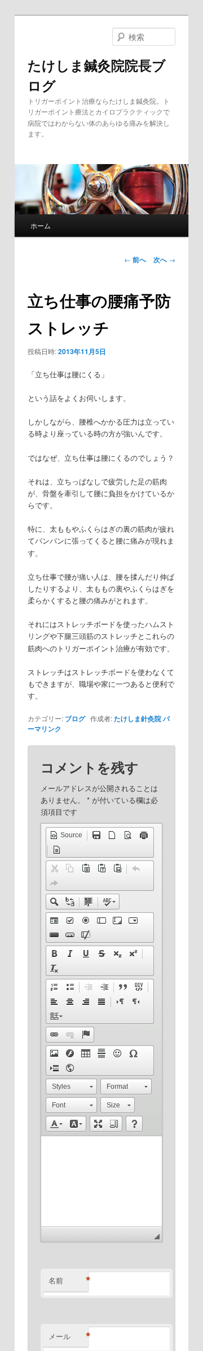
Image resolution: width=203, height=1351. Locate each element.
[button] (66, 835)
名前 (68, 1280)
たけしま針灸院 (137, 718)
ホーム (40, 225)
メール (68, 1336)
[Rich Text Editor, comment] (101, 1181)
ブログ (75, 718)
